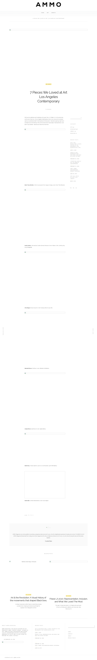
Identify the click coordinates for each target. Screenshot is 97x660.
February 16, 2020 (74, 166)
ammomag (49, 109)
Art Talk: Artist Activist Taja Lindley (74, 177)
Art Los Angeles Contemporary (41, 119)
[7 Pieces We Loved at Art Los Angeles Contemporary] (48, 529)
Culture (29, 594)
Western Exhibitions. (44, 368)
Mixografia (29, 247)
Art (47, 84)
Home (69, 631)
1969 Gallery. (43, 428)
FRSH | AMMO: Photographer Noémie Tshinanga (75, 169)
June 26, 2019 (73, 173)
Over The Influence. (60, 185)
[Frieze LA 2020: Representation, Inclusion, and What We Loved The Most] (69, 576)
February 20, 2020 (74, 158)
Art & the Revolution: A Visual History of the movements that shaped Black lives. (75, 145)
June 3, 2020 (73, 150)
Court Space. (45, 500)
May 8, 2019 (73, 181)
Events (49, 84)
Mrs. (52, 307)
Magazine (73, 133)
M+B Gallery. (54, 465)
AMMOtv (73, 131)
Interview (74, 129)
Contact (70, 633)
